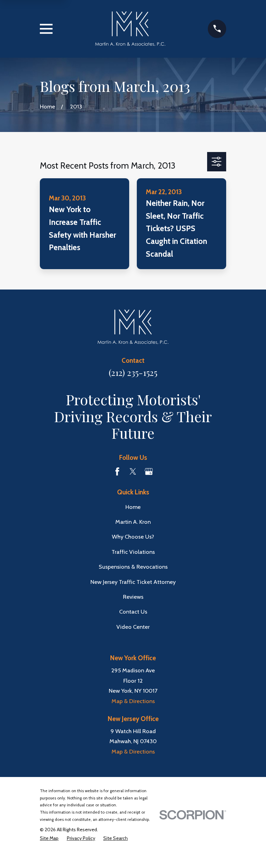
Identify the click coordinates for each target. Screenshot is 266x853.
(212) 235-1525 (133, 372)
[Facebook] (117, 471)
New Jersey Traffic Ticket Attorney (133, 581)
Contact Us (133, 611)
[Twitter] (133, 471)
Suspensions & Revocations (133, 566)
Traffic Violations (133, 551)
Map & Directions (133, 701)
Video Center (133, 626)
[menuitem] (49, 838)
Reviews (133, 596)
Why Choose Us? (133, 536)
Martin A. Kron (133, 521)
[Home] (130, 29)
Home (133, 506)
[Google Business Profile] (149, 471)
